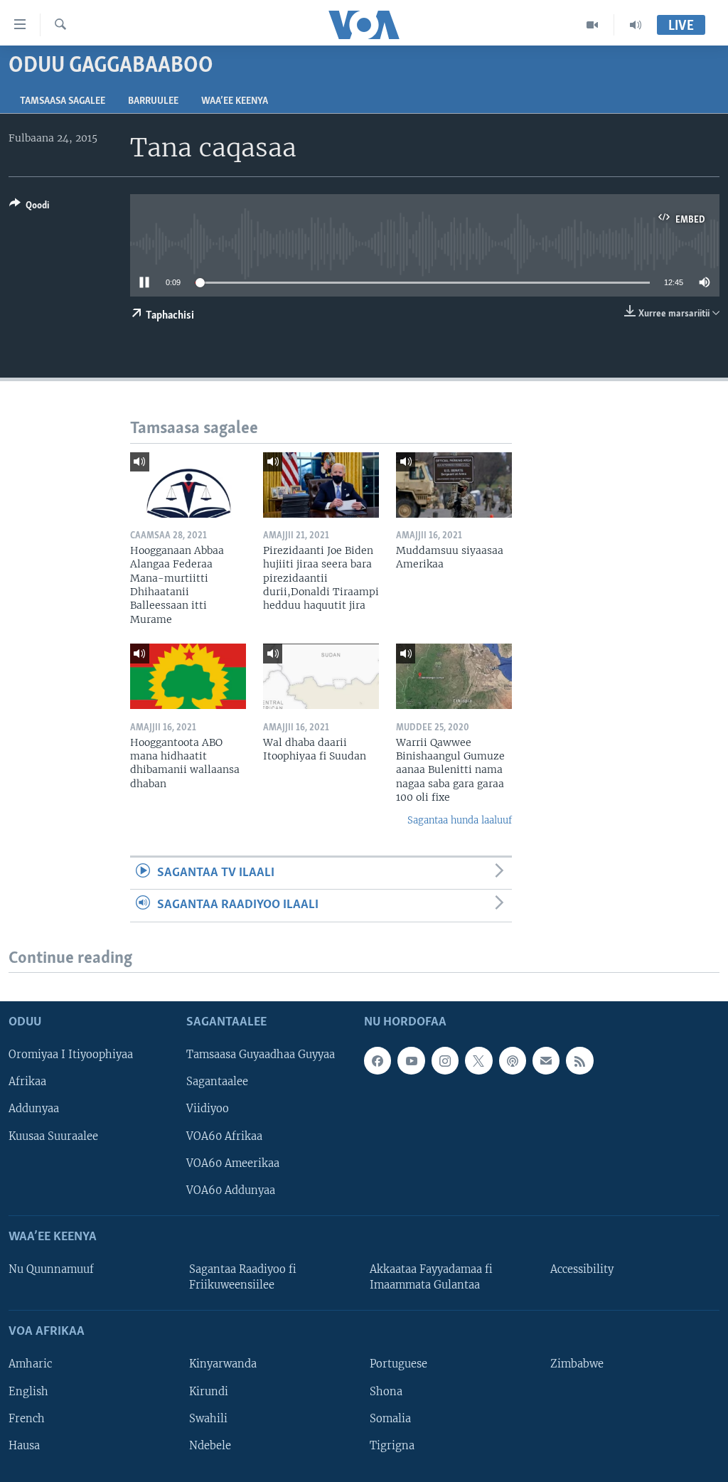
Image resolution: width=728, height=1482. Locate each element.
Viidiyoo (207, 1109)
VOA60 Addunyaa (230, 1190)
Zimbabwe (577, 1364)
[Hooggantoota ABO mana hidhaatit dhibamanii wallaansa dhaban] (188, 676)
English (28, 1391)
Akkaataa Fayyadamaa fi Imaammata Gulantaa (431, 1277)
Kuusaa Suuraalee (53, 1136)
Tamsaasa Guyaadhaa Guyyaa (260, 1054)
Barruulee (153, 101)
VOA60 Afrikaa (224, 1136)
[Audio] (635, 25)
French (27, 1418)
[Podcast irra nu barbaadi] (512, 1060)
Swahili (208, 1418)
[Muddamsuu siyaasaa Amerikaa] (454, 485)
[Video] (592, 25)
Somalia (390, 1418)
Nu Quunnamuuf (51, 1269)
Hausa (24, 1445)
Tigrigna (392, 1445)
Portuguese (398, 1364)
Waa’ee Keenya (234, 101)
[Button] (29, 207)
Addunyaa (34, 1109)
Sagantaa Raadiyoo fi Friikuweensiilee (242, 1277)
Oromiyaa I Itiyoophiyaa (71, 1054)
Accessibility (582, 1269)
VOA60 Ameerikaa (232, 1163)
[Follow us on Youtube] (410, 1060)
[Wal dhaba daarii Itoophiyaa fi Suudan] (321, 676)
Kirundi (208, 1391)
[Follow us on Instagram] (445, 1060)
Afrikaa (27, 1081)
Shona (386, 1391)
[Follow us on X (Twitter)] (478, 1060)
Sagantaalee (217, 1081)
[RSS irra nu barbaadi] (579, 1060)
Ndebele (210, 1445)
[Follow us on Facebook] (377, 1060)
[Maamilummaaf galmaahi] (546, 1060)
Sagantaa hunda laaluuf (459, 820)
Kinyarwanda (223, 1364)
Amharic (30, 1364)
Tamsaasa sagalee (62, 101)
